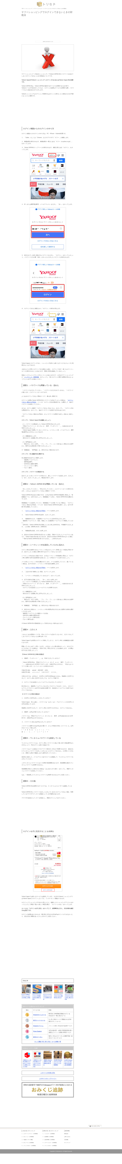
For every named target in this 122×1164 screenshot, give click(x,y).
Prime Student (37, 1031)
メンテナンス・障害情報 (31, 377)
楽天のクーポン (37, 1037)
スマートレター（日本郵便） (50, 1142)
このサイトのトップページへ (47, 1078)
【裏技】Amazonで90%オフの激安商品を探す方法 (47, 1062)
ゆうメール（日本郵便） (29, 1142)
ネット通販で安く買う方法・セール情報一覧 (47, 1041)
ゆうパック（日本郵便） (29, 1136)
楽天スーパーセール (39, 1020)
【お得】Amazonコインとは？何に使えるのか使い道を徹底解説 (68, 1062)
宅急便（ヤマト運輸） (29, 1139)
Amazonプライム (38, 1026)
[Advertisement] (48, 28)
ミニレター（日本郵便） (49, 1133)
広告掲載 (66, 1139)
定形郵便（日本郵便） (49, 1136)
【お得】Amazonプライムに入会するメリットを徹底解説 (58, 1062)
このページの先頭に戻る (47, 1072)
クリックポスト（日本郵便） (30, 1145)
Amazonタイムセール (39, 1014)
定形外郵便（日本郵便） (49, 1139)
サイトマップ (67, 1142)
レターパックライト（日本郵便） (31, 1133)
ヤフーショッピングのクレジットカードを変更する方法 (47, 997)
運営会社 (66, 1133)
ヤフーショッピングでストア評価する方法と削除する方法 (36, 997)
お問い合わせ (67, 1136)
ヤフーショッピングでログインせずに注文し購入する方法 (69, 997)
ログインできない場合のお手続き (35, 510)
